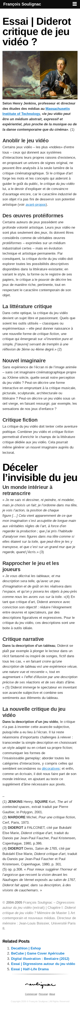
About (52, 994)
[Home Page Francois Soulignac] (40, 991)
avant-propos (36, 205)
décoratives (51, 769)
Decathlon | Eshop (26, 948)
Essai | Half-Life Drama (30, 969)
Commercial (31, 994)
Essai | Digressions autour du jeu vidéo (43, 964)
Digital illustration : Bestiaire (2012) (40, 959)
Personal (43, 994)
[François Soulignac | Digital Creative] (40, 9)
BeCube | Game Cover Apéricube (37, 953)
